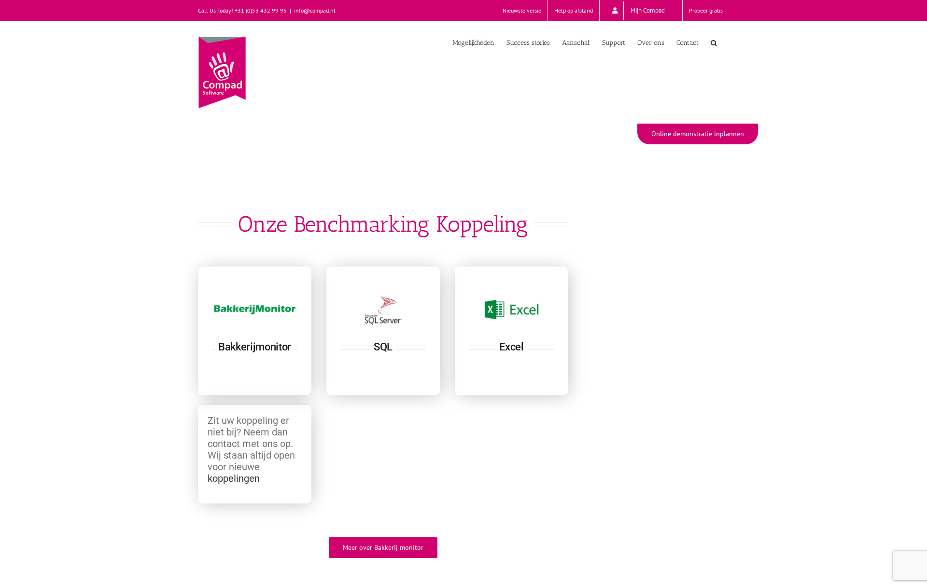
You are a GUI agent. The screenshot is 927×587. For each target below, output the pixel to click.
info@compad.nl (315, 10)
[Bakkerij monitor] (254, 330)
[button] (714, 42)
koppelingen (234, 478)
